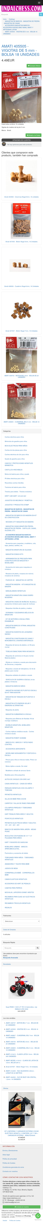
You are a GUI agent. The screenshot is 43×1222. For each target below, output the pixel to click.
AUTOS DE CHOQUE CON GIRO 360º (17, 779)
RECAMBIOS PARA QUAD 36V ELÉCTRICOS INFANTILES (20, 898)
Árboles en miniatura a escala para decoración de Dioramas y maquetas (20, 663)
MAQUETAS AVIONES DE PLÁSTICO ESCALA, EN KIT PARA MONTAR (21, 691)
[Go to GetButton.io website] (38, 1220)
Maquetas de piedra (12, 710)
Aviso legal (6, 1155)
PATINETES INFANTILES (13, 794)
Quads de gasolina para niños (15, 459)
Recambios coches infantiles (14, 483)
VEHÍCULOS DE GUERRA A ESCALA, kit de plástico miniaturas (20, 680)
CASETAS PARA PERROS (13, 888)
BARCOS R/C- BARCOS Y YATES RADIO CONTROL (19, 743)
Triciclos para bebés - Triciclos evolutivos (18, 492)
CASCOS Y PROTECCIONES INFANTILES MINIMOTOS (19, 464)
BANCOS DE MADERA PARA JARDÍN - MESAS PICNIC (20, 830)
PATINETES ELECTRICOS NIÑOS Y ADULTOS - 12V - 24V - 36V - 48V (21, 824)
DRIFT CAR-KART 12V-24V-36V (15, 496)
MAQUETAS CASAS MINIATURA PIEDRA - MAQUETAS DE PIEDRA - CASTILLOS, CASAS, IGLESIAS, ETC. (20, 528)
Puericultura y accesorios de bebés (16, 853)
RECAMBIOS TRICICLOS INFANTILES (17, 903)
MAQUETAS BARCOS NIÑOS (15, 686)
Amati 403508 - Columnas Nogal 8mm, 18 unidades (21, 197)
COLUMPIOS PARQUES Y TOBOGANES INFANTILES (18, 809)
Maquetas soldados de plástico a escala (18, 675)
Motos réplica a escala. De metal (16, 766)
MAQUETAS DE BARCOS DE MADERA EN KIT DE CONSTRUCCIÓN (21, 516)
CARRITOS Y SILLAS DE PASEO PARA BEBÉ (20, 803)
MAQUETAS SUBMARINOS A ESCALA (18, 714)
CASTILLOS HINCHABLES (13, 470)
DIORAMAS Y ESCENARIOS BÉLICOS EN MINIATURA (19, 614)
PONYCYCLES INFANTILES (14, 818)
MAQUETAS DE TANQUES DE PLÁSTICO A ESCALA (20, 698)
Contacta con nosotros (10, 1171)
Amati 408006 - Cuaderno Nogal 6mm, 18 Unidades (21, 286)
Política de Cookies (9, 1163)
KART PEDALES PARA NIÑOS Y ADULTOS (19, 814)
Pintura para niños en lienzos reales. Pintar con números (21, 761)
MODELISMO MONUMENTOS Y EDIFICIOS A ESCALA (20, 754)
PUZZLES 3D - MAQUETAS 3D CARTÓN (19, 580)
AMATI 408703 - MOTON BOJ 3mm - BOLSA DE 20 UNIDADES (21, 376)
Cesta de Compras (9, 929)
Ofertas (5, 1088)
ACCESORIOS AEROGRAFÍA (15, 749)
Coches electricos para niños (14, 437)
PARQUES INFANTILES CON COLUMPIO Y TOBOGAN (19, 789)
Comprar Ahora (34, 66)
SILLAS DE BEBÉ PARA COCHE (15, 799)
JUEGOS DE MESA (11, 868)
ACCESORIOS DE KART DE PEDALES (17, 883)
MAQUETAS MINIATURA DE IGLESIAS (18, 550)
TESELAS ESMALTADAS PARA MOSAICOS (19, 651)
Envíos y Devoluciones (10, 1150)
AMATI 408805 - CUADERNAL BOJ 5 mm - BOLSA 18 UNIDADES (21, 422)
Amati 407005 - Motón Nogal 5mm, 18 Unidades (21, 242)
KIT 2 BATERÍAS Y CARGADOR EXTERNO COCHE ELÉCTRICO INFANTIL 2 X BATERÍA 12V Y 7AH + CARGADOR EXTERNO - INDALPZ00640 (21, 1133)
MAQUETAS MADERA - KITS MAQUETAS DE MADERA (20, 585)
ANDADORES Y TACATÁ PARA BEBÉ (17, 864)
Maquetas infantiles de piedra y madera (18, 608)
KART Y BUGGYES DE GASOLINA (16, 842)
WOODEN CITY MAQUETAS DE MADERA (19, 522)
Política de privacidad (10, 1159)
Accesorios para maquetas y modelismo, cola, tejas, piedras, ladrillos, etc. (20, 544)
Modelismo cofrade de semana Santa (17, 770)
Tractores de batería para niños (15, 487)
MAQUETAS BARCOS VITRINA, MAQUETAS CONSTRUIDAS (20, 626)
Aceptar (5, 1220)
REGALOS (8, 907)
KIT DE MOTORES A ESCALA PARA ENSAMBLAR (17, 620)
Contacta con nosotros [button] (22, 1207)
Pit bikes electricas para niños (14, 478)
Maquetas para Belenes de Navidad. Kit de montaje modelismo (19, 719)
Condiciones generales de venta (13, 1167)
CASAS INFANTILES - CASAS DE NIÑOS (18, 784)
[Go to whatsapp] (38, 1215)
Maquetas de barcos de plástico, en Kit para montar (20, 646)
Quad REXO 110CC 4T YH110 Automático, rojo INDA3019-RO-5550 (21, 1008)
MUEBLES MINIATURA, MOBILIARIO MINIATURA (17, 726)
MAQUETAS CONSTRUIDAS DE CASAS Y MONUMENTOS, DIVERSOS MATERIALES (19, 639)
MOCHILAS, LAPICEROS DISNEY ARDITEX (19, 892)
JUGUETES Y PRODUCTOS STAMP (17, 505)
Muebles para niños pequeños (15, 775)
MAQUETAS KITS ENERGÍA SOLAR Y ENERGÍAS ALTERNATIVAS (18, 704)
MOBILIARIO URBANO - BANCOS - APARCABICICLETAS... (16, 848)
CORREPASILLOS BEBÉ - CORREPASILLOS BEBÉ (19, 874)
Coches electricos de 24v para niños (17, 454)
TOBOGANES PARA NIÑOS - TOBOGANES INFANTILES (19, 858)
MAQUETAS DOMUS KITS (14, 554)
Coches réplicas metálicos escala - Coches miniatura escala (19, 732)
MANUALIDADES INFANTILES (15, 591)
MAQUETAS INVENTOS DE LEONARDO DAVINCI (18, 633)
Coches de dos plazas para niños (16, 450)
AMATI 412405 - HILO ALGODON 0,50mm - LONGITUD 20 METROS (20, 1072)
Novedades (7, 964)
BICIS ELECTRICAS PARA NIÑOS (16, 446)
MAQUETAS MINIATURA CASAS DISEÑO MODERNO (19, 596)
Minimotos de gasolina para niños (16, 441)
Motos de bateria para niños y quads (17, 474)
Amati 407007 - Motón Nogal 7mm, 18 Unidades (21, 331)
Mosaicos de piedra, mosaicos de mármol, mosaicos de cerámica (19, 575)
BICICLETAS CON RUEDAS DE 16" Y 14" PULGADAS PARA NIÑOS (18, 837)
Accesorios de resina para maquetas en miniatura (18, 568)
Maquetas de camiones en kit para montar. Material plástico (19, 657)
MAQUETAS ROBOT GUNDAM (15, 738)
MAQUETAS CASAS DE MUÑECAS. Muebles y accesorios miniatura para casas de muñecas (21, 603)
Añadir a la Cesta (34, 135)
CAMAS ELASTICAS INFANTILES (16, 879)
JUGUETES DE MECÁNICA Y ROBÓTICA (18, 500)
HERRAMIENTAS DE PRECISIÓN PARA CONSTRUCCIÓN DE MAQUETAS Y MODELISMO (18, 560)
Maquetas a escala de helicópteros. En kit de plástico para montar (20, 670)
